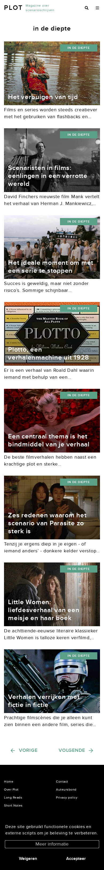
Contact (62, 781)
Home (8, 781)
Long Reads (13, 797)
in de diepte (78, 48)
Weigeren (28, 858)
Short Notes (13, 805)
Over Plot (11, 789)
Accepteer (76, 858)
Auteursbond (66, 789)
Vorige (28, 750)
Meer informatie (52, 844)
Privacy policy (66, 797)
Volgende (72, 750)
